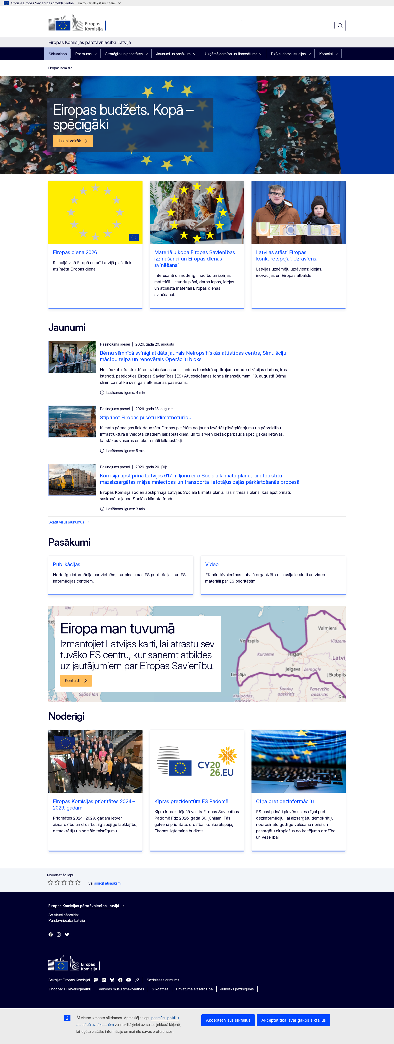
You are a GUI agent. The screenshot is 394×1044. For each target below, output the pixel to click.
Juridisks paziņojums (237, 989)
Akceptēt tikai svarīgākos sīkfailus (293, 1020)
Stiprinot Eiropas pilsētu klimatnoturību (145, 417)
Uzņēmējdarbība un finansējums (231, 54)
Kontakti (326, 54)
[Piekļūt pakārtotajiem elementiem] (96, 53)
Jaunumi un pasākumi (173, 54)
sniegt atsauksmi (107, 883)
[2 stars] (54, 882)
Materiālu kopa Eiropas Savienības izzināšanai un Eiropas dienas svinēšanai (194, 258)
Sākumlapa (58, 54)
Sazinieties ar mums (163, 980)
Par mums (83, 54)
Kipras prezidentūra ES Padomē (191, 801)
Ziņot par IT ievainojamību (69, 989)
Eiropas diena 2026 (75, 252)
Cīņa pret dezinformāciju (285, 801)
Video (212, 564)
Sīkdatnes (160, 989)
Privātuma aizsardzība (194, 989)
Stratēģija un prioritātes (124, 54)
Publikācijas (66, 564)
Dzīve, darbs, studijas (288, 54)
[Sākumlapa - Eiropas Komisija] (85, 23)
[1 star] (50, 882)
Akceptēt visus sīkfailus (228, 1020)
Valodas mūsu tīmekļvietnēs (121, 989)
